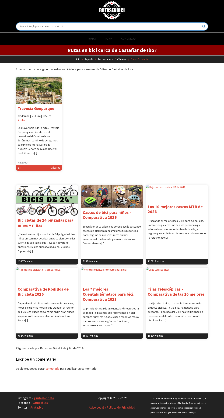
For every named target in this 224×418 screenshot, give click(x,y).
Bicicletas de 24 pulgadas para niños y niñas (45, 222)
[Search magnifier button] (203, 26)
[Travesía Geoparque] (39, 90)
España (89, 59)
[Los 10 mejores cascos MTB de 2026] (177, 194)
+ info (21, 120)
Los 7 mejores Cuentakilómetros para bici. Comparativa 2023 (108, 294)
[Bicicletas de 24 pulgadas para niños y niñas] (47, 200)
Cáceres (122, 59)
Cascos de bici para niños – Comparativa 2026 (107, 215)
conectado (52, 369)
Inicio (77, 59)
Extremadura (105, 59)
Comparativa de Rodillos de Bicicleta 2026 (43, 291)
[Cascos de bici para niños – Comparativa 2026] (112, 196)
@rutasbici (37, 407)
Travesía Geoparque (36, 108)
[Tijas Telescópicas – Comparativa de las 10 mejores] (177, 276)
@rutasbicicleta (44, 398)
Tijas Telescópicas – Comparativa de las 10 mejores (176, 291)
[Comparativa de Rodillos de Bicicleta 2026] (47, 276)
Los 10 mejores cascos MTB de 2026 (175, 209)
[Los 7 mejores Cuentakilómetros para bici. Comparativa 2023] (112, 276)
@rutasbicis (40, 403)
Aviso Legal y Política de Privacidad (112, 407)
